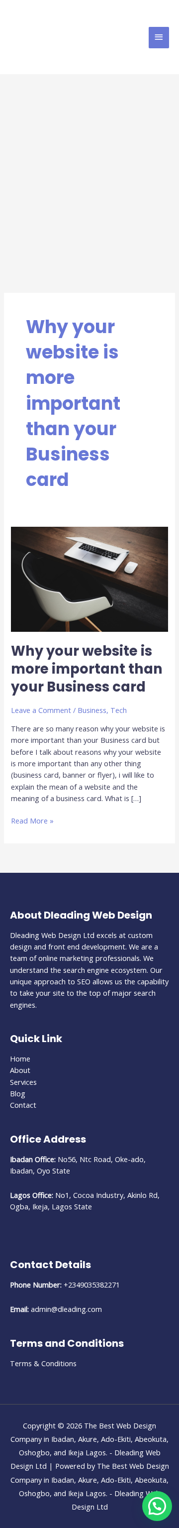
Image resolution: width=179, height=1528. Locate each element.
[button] (157, 1506)
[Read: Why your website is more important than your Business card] (89, 578)
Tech (118, 710)
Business (92, 710)
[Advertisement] (89, 168)
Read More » (32, 820)
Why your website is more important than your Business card (87, 668)
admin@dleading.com (66, 1309)
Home (20, 1058)
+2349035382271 (92, 1285)
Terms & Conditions (43, 1363)
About (20, 1070)
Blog (17, 1093)
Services (23, 1082)
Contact (23, 1105)
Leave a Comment (41, 710)
